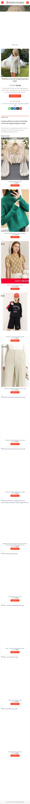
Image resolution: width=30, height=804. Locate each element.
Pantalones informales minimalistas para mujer (15, 492)
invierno (15, 103)
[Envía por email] (17, 108)
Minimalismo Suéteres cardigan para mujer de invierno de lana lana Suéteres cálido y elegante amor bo (15, 544)
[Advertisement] (15, 27)
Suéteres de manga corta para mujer (15, 285)
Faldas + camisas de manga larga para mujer (15, 648)
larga (19, 103)
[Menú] (2, 2)
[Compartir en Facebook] (12, 108)
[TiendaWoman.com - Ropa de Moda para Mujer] (15, 2)
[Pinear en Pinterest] (20, 108)
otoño (21, 103)
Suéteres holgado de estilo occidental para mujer (15, 233)
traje (24, 103)
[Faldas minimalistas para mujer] (15, 574)
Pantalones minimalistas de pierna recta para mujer (15, 388)
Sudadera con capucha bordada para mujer (15, 336)
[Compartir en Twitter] (15, 108)
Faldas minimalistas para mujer (15, 596)
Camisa (5, 103)
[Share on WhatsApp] (9, 108)
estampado (11, 103)
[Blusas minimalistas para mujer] (15, 729)
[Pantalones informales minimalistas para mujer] (15, 469)
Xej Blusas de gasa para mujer (15, 181)
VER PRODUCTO (15, 96)
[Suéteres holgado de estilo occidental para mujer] (15, 210)
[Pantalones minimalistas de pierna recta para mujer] (15, 365)
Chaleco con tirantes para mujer (15, 700)
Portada (13, 8)
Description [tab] (4, 117)
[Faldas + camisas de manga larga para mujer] (15, 625)
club (8, 103)
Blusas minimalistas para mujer (15, 751)
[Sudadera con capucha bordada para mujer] (15, 314)
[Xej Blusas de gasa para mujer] (15, 159)
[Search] (27, 2)
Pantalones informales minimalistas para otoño (15, 440)
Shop (18, 8)
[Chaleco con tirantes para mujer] (15, 677)
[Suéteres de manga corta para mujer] (15, 262)
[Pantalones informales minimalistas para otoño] (15, 417)
